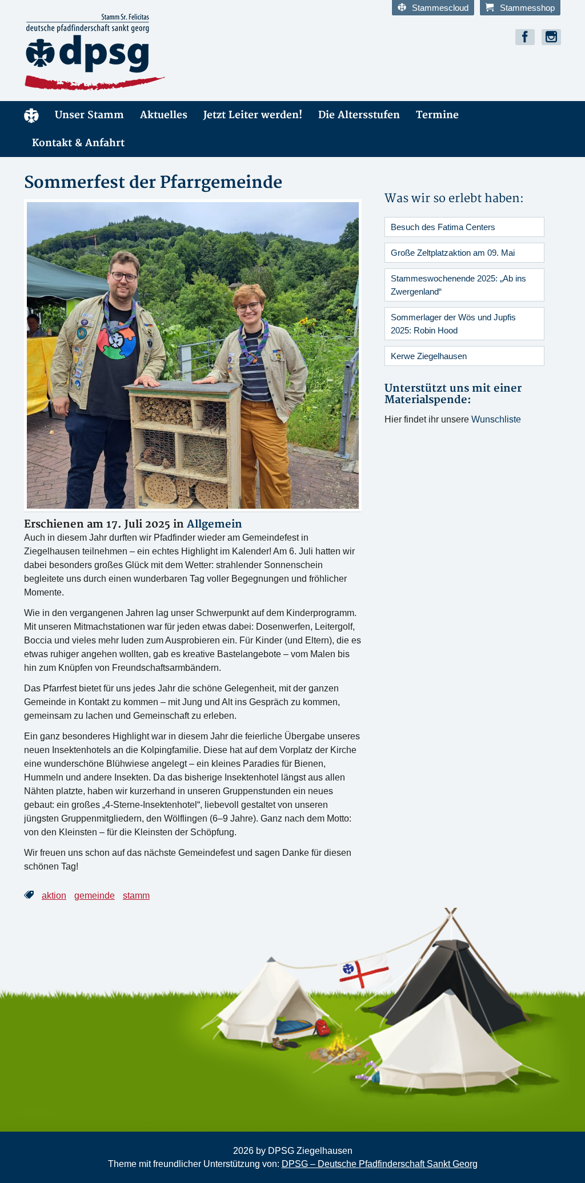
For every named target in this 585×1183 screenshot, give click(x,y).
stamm (136, 895)
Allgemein (214, 524)
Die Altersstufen (359, 115)
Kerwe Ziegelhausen (429, 356)
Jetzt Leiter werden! (252, 115)
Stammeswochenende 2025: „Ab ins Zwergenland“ (458, 284)
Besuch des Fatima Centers (443, 227)
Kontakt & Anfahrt (78, 143)
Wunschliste (496, 419)
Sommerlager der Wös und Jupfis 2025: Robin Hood (453, 323)
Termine (437, 115)
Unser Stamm (89, 115)
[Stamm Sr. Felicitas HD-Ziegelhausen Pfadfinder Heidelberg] (154, 52)
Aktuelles (163, 115)
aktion (54, 895)
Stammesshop (527, 8)
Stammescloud (440, 8)
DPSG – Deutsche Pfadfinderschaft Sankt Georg (380, 1164)
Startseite (31, 115)
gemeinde (94, 895)
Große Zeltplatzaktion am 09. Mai (453, 252)
